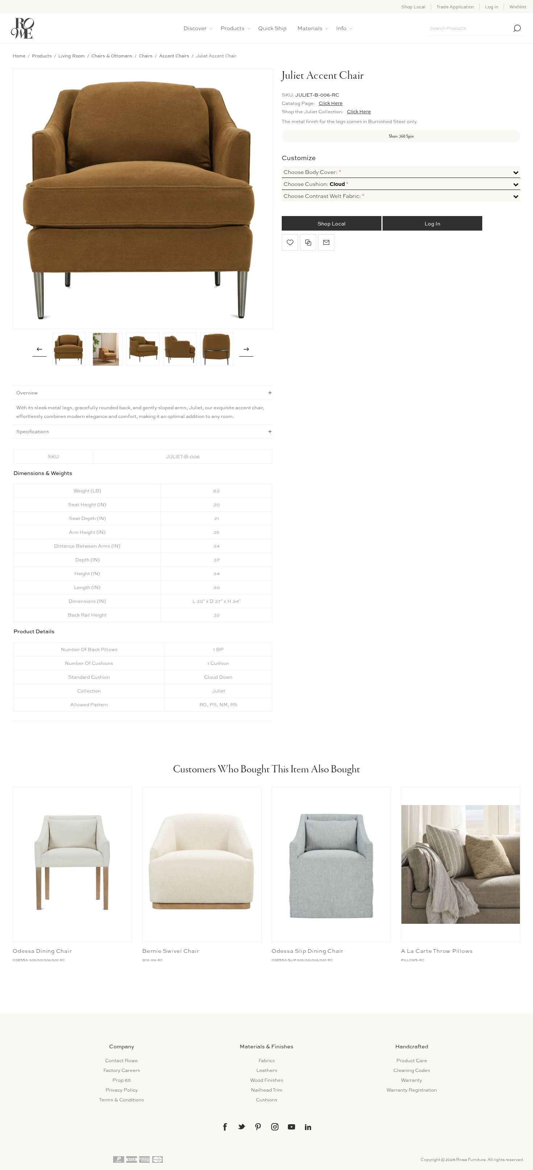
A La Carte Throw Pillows (437, 951)
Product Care (411, 1060)
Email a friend (326, 242)
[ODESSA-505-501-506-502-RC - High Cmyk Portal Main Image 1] (72, 864)
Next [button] (246, 349)
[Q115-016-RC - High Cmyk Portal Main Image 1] (201, 864)
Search (517, 28)
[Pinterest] (258, 1127)
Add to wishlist (290, 242)
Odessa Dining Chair (42, 951)
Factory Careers (121, 1070)
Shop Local (413, 7)
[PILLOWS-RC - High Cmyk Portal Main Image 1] (460, 864)
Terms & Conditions (121, 1100)
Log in (491, 7)
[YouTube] (291, 1127)
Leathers (266, 1070)
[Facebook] (225, 1127)
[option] (68, 349)
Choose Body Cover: (311, 172)
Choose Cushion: (315, 184)
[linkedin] (308, 1127)
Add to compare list (308, 242)
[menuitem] (121, 1060)
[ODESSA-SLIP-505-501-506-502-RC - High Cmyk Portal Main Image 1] (331, 864)
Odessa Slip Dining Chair (307, 951)
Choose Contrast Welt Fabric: (323, 196)
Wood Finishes (266, 1080)
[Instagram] (275, 1127)
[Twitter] (241, 1126)
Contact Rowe (121, 1060)
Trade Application (455, 7)
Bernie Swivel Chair (170, 951)
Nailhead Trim (266, 1090)
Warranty (411, 1080)
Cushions (266, 1100)
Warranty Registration (412, 1090)
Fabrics (267, 1060)
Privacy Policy (122, 1090)
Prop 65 (121, 1080)
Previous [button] (39, 349)
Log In (432, 223)
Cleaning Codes (411, 1070)
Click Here (331, 103)
